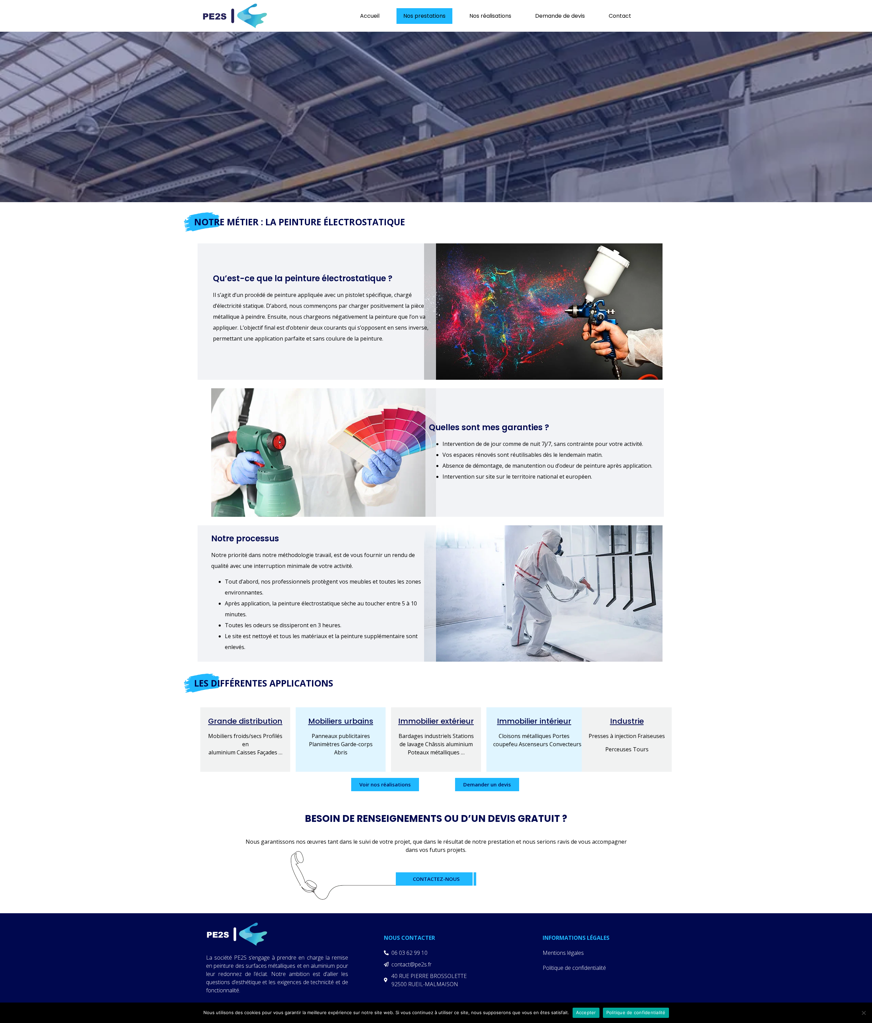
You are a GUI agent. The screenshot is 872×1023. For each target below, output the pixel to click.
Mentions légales (563, 953)
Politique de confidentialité (574, 968)
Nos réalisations (490, 16)
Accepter (586, 1012)
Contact (620, 16)
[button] (385, 784)
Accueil (369, 16)
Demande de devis (560, 16)
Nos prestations (424, 16)
